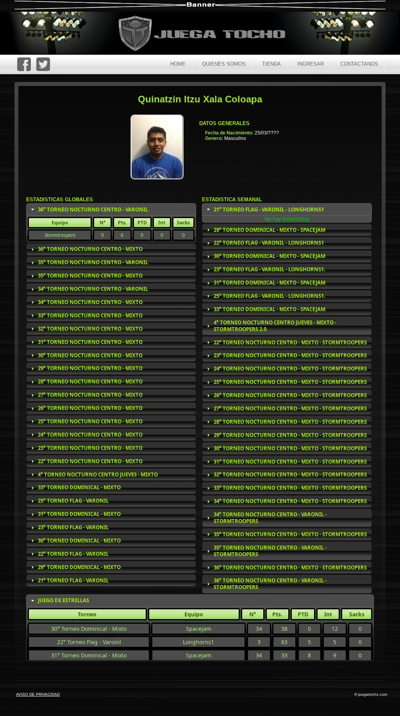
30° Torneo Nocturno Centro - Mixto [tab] (90, 355)
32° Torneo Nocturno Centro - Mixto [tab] (90, 328)
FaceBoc (24, 64)
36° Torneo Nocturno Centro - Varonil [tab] (93, 209)
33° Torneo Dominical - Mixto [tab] (79, 487)
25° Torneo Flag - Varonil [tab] (73, 500)
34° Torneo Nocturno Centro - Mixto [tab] (90, 302)
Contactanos (359, 64)
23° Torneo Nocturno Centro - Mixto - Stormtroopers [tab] (290, 355)
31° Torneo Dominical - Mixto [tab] (79, 513)
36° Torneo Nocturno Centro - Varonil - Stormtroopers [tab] (270, 584)
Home (178, 64)
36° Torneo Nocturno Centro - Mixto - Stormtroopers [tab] (290, 567)
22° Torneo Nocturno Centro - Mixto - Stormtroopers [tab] (290, 342)
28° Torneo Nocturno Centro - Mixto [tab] (90, 381)
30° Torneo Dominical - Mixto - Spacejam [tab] (269, 256)
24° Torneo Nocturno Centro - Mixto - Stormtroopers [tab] (290, 368)
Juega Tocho (206, 34)
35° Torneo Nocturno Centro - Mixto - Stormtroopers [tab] (290, 534)
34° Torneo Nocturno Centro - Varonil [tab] (93, 288)
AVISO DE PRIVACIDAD (38, 694)
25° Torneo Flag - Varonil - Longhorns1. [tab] (269, 295)
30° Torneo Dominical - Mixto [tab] (79, 540)
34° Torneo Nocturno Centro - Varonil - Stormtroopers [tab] (270, 517)
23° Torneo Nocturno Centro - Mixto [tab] (90, 447)
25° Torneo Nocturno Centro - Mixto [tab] (90, 421)
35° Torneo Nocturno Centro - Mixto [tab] (90, 275)
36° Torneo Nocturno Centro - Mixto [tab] (90, 248)
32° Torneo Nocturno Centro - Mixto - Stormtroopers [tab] (290, 474)
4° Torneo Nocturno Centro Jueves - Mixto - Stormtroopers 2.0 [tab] (275, 326)
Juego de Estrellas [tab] (63, 600)
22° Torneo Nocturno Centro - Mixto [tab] (90, 461)
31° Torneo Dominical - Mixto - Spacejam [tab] (269, 282)
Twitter (43, 64)
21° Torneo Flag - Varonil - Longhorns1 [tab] (269, 209)
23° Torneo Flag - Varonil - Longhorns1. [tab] (269, 269)
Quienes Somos (224, 64)
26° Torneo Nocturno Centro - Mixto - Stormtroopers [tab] (290, 395)
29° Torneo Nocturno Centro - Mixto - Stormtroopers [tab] (290, 435)
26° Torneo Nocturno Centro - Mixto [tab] (90, 408)
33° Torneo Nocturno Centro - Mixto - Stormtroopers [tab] (290, 487)
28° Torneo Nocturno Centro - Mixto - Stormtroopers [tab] (290, 421)
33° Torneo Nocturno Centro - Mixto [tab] (90, 315)
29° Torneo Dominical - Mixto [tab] (79, 567)
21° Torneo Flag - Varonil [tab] (73, 580)
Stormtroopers (60, 235)
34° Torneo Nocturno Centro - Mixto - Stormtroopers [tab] (290, 501)
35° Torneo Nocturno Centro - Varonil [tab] (93, 262)
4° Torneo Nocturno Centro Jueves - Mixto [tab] (98, 474)
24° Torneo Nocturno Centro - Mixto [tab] (90, 434)
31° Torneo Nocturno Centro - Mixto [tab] (90, 341)
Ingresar (310, 64)
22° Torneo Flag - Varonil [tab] (73, 553)
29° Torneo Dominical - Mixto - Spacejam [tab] (269, 229)
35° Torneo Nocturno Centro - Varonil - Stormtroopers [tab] (270, 551)
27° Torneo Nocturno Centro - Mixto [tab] (90, 394)
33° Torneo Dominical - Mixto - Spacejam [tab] (269, 309)
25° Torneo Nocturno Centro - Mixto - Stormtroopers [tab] (290, 381)
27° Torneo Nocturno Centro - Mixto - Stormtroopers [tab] (290, 408)
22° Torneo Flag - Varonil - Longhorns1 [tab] (269, 242)
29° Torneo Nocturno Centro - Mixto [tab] (90, 368)
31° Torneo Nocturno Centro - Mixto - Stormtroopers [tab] (290, 461)
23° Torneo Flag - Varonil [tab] (73, 527)
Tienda (271, 64)
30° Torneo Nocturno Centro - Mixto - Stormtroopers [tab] (290, 448)
